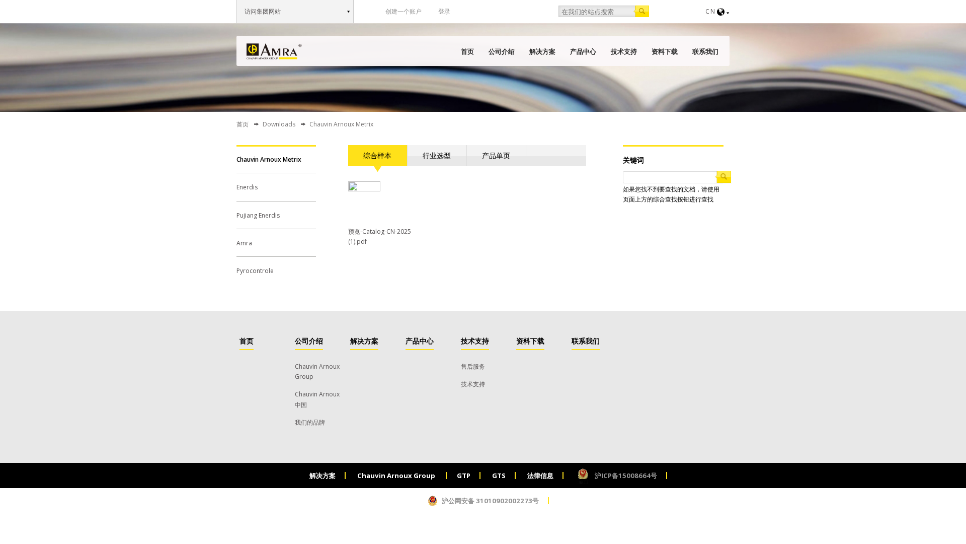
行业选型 (437, 155)
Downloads (279, 124)
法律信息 (540, 475)
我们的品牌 (310, 422)
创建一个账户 (403, 11)
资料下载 (665, 51)
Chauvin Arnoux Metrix (268, 159)
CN (710, 11)
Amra (244, 243)
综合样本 (377, 155)
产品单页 (496, 155)
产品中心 (583, 51)
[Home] (274, 51)
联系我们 (705, 51)
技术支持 (624, 51)
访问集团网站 (263, 11)
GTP (463, 475)
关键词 (633, 160)
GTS (499, 475)
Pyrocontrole (255, 270)
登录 (444, 11)
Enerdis (247, 187)
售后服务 (473, 366)
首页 (467, 51)
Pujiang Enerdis (258, 215)
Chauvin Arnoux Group (397, 475)
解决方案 (542, 51)
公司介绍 (502, 51)
